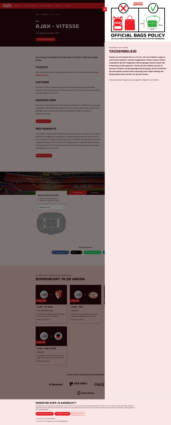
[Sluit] (105, 9)
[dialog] (85, 412)
